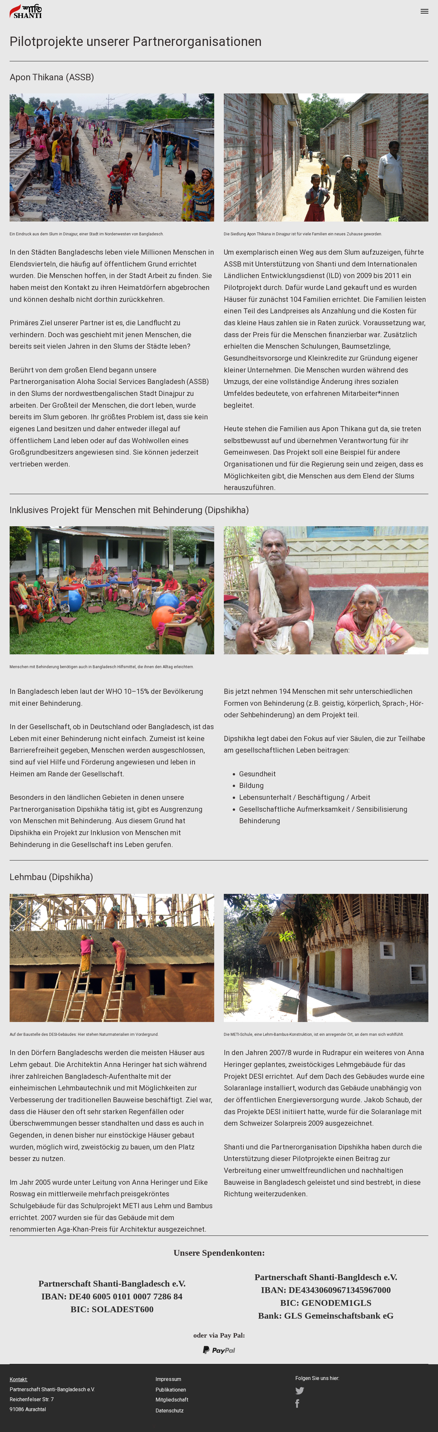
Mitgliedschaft (172, 1400)
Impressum (168, 1379)
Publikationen (171, 1390)
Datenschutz (170, 1411)
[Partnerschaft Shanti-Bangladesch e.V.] (26, 11)
